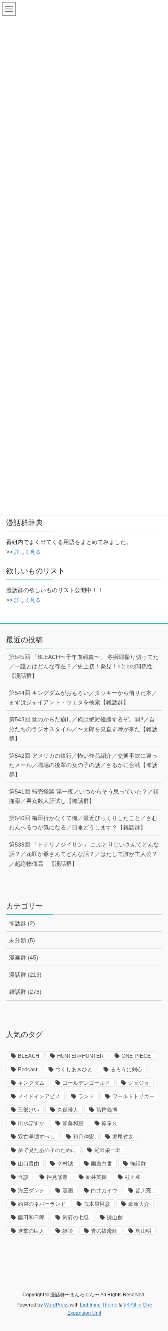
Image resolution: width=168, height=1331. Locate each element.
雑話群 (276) (25, 991)
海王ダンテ (31, 1190)
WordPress (56, 1305)
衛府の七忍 (75, 1217)
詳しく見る (27, 552)
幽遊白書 (101, 1164)
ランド (86, 1096)
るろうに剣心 (126, 1069)
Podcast (28, 1069)
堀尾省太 (122, 1137)
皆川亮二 (146, 1190)
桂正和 (133, 1177)
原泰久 (109, 1123)
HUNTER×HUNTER (80, 1056)
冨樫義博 (106, 1110)
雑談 (67, 1231)
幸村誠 (65, 1164)
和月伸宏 (83, 1137)
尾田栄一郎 (107, 1150)
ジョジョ (138, 1083)
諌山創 (115, 1217)
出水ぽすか (31, 1123)
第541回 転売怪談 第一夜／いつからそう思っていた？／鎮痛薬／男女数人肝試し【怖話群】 (84, 796)
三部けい (28, 1110)
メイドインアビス (39, 1096)
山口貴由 (28, 1164)
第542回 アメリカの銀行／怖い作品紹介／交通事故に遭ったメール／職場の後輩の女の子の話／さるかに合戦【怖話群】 (83, 765)
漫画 (67, 1190)
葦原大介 (138, 1204)
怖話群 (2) (22, 923)
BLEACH (28, 1056)
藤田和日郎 (31, 1217)
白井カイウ (104, 1190)
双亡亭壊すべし (36, 1137)
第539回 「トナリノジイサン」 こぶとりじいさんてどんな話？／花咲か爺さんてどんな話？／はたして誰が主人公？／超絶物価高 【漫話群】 (84, 854)
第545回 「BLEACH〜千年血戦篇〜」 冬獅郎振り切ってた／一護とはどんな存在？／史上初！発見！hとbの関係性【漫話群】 (84, 666)
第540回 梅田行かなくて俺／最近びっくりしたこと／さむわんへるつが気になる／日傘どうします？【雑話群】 (83, 823)
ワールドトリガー (133, 1096)
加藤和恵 (73, 1123)
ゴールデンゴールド (86, 1083)
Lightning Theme (98, 1305)
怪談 (23, 1177)
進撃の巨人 (31, 1231)
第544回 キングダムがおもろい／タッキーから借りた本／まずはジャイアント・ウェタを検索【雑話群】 (83, 697)
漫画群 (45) (23, 957)
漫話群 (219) (25, 974)
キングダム (31, 1083)
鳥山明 (143, 1231)
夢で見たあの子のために (47, 1150)
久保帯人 (67, 1110)
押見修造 (57, 1177)
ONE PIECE (136, 1056)
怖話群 (138, 1164)
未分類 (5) (22, 940)
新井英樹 (96, 1177)
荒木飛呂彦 (97, 1204)
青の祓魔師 (104, 1231)
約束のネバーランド (42, 1204)
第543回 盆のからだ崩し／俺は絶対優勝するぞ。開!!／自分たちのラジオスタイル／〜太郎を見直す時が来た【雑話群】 (83, 728)
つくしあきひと (74, 1069)
